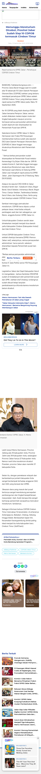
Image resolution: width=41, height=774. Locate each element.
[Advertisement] (20, 373)
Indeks (23, 8)
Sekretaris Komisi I (26, 553)
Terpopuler (13, 8)
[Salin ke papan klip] (25, 566)
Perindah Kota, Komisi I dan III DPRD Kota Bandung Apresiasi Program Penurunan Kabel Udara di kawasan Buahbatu (19, 541)
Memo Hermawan (10, 553)
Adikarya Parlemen (10, 550)
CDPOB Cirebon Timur (28, 550)
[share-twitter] (18, 566)
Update (28, 258)
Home (4, 8)
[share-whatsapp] (22, 566)
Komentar (21, 571)
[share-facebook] (15, 566)
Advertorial (33, 8)
